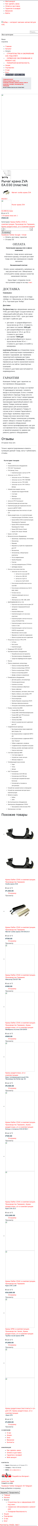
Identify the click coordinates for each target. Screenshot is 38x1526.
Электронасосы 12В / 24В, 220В (21, 599)
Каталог (8, 49)
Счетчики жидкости (17, 755)
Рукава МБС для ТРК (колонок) (20, 715)
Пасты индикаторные (18, 557)
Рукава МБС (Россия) (18, 710)
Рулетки (14, 562)
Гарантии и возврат (13, 8)
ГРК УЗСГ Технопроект (14, 468)
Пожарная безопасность (18, 63)
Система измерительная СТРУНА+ (22, 564)
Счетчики (14, 494)
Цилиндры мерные (17, 567)
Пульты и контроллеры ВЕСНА (20, 665)
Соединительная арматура (15, 726)
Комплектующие (16, 647)
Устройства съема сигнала (19, 757)
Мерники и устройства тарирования (22, 635)
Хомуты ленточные (17, 750)
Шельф (14, 769)
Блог (7, 72)
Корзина (4, 1492)
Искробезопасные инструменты (21, 654)
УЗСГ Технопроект (13, 771)
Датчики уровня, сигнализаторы (21, 679)
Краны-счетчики (12, 534)
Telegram (28, 1486)
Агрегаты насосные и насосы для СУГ (22, 604)
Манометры (15, 541)
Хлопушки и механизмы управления (22, 705)
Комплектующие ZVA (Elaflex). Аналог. (22, 517)
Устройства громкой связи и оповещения (19, 788)
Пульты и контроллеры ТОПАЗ (20, 670)
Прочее (10, 661)
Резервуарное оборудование (16, 677)
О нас (7, 70)
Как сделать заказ (12, 4)
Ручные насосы (16, 592)
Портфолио (9, 68)
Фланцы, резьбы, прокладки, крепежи (22, 748)
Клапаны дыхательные (18, 682)
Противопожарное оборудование (17, 651)
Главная (8, 46)
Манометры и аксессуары (19, 632)
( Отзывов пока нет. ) (9, 216)
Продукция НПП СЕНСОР (15, 649)
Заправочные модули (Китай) (20, 491)
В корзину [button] (12, 893)
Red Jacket (15, 644)
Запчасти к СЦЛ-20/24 (22, 581)
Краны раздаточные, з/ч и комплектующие (18, 227)
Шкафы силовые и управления (20, 675)
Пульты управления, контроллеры (17, 663)
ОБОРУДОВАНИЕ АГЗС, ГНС (16, 602)
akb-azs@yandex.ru (15, 1470)
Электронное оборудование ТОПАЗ (18, 804)
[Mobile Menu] (2, 20)
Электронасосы (16, 498)
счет (30, 282)
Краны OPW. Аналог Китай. (19, 529)
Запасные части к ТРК (14, 475)
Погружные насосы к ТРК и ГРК (17, 639)
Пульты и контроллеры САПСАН (21, 668)
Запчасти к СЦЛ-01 (21, 578)
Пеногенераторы (16, 698)
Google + (18, 235)
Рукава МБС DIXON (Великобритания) (22, 712)
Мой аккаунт (10, 1)
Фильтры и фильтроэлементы (20, 703)
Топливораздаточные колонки (16, 762)
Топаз (13, 766)
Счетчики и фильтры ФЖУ (15, 752)
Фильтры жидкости (17, 759)
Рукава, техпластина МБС (15, 708)
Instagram (18, 1486)
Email (24, 235)
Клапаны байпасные (17, 611)
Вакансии (9, 11)
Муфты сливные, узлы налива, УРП (22, 694)
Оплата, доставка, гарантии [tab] (16, 237)
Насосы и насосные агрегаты (16, 569)
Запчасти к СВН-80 (21, 576)
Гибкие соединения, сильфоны (20, 743)
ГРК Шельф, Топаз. (13, 470)
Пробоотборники (16, 560)
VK (24, 1486)
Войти (7, 13)
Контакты (10, 1442)
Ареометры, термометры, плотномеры (23, 538)
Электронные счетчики (14, 809)
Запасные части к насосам (19, 571)
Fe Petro (14, 642)
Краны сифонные (16, 689)
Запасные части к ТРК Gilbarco (20, 477)
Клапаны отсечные (17, 684)
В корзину (6, 232)
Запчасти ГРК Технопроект (15, 501)
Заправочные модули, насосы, (16, 489)
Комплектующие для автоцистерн (17, 503)
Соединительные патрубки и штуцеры (22, 745)
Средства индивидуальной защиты (22, 658)
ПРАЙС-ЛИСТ (19, 75)
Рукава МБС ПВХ (17, 717)
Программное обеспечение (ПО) (21, 806)
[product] (21, 849)
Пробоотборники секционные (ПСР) (22, 701)
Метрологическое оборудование (17, 536)
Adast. (9, 463)
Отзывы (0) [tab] (9, 239)
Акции (7, 65)
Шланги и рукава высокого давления (22, 637)
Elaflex (13, 797)
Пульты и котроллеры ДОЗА (20, 672)
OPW (13, 799)
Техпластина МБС (17, 719)
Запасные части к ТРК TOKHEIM (21, 480)
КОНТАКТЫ (9, 75)
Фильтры (14, 496)
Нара (13, 764)
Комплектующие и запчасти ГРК (21, 472)
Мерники (14, 543)
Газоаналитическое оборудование (17, 465)
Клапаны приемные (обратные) (20, 686)
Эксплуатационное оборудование (17, 802)
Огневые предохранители (19, 696)
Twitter (11, 235)
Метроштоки (15, 550)
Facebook (5, 235)
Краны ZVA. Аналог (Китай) (19, 531)
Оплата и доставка (12, 6)
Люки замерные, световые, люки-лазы (23, 691)
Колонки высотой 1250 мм (19, 774)
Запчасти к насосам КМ (22, 574)
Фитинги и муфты (13, 795)
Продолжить (14, 1492)
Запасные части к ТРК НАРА (20, 482)
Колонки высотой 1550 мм (19, 776)
